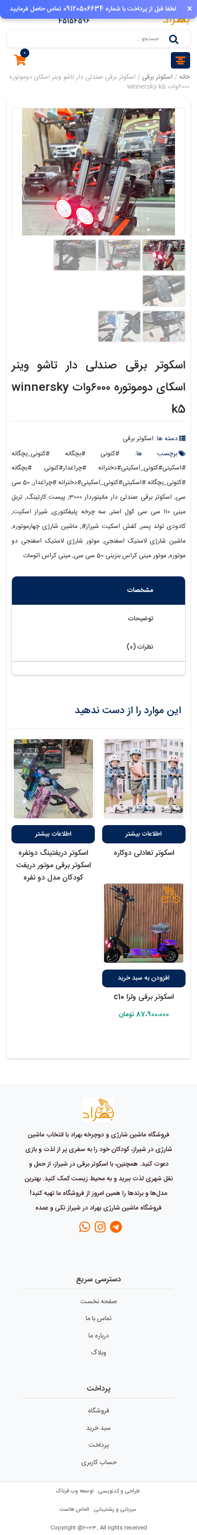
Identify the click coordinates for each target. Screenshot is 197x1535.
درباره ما (98, 1336)
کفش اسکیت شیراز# (109, 526)
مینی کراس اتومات (47, 555)
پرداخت (99, 1445)
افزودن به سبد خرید (144, 978)
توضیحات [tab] (140, 618)
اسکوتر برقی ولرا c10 (144, 997)
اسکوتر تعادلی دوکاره (144, 853)
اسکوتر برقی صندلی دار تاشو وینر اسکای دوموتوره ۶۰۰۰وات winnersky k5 (98, 388)
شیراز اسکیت (30, 511)
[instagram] (100, 1230)
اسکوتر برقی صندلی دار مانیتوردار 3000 (120, 497)
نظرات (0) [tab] (139, 647)
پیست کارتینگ (46, 497)
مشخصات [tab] (140, 590)
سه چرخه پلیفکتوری (78, 511)
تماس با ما (99, 1318)
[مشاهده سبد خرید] (20, 62)
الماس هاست (75, 1509)
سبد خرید (98, 1428)
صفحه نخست (99, 1301)
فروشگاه (98, 1411)
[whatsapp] (84, 1230)
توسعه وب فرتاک (75, 1491)
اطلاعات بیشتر (144, 834)
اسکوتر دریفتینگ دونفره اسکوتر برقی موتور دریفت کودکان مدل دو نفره (53, 865)
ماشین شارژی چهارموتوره (45, 526)
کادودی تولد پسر (163, 526)
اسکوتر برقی (157, 77)
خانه (184, 77)
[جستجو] (174, 39)
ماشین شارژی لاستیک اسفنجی (145, 541)
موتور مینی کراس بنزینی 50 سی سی (120, 555)
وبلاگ (98, 1353)
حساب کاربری (98, 1462)
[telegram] (116, 1230)
